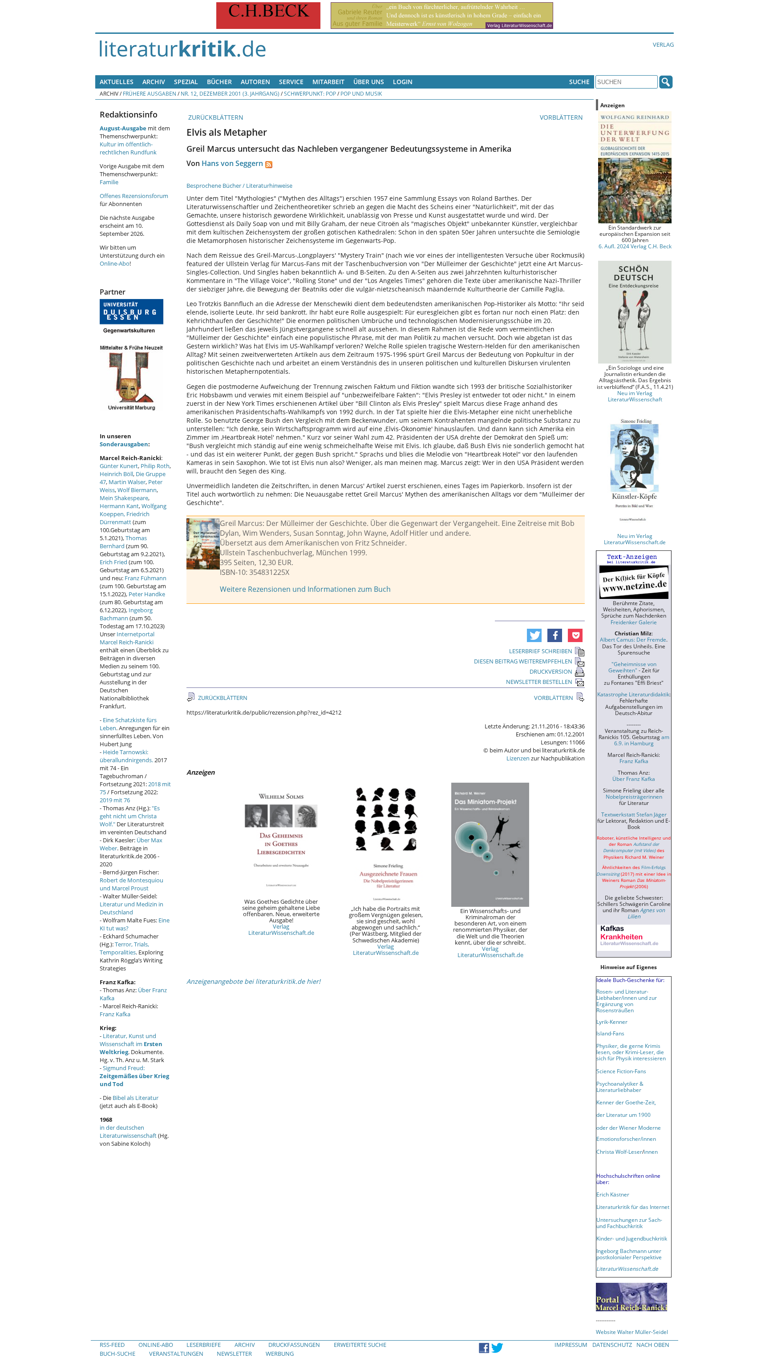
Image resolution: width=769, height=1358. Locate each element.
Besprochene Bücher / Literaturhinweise (239, 186)
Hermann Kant (119, 506)
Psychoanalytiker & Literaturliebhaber (620, 1086)
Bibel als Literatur (135, 1098)
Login (403, 81)
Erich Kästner (612, 1194)
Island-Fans (610, 1033)
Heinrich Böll (116, 474)
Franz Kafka (115, 1014)
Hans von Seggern (232, 163)
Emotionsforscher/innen (626, 1138)
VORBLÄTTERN (562, 117)
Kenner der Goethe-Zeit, (626, 1102)
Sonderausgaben (124, 444)
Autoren (255, 81)
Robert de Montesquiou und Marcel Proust (131, 884)
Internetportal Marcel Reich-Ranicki (127, 638)
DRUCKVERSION (551, 671)
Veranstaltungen (176, 1354)
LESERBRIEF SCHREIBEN (540, 651)
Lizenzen (518, 758)
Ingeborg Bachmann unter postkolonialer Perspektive (629, 1254)
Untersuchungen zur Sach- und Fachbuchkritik (629, 1222)
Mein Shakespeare (124, 498)
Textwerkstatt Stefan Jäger (634, 814)
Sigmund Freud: (134, 1076)
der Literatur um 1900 (623, 1114)
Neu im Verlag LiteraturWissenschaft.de (635, 539)
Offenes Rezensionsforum (134, 196)
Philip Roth (155, 466)
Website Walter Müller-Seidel (632, 1331)
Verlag (663, 44)
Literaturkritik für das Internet (632, 1206)
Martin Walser (127, 482)
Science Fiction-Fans (621, 1071)
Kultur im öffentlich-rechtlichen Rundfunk (128, 148)
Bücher (219, 81)
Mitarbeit (328, 81)
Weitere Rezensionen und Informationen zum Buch (305, 589)
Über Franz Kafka (633, 778)
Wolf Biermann (137, 490)
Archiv (153, 81)
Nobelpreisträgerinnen (634, 796)
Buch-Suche (117, 1354)
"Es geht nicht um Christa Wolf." (130, 816)
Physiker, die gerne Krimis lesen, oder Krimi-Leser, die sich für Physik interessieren (631, 1052)
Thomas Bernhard (123, 542)
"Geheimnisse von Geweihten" (632, 667)
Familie (109, 182)
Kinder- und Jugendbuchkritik (631, 1238)
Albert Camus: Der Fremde (633, 639)
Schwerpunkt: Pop (310, 93)
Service (291, 81)
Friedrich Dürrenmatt (125, 518)
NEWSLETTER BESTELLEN (539, 682)
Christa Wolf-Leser (619, 1151)
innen (651, 1151)
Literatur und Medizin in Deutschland (131, 908)
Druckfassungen (294, 1345)
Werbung (280, 1354)
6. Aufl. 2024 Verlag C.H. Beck (635, 246)
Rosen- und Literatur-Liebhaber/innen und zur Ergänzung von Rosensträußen (626, 1001)
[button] (534, 635)
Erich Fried (113, 562)
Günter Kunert (119, 466)
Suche (579, 81)
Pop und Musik (361, 93)
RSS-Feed (112, 1345)
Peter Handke (147, 594)
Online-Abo (115, 263)
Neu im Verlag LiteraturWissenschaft (635, 396)
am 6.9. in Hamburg (641, 740)
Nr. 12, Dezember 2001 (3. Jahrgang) (230, 93)
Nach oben (652, 1345)
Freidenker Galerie (634, 622)
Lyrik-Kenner (611, 1021)
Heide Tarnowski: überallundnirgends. (126, 756)
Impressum (570, 1345)
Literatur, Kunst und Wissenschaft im (131, 1044)
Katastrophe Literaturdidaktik (633, 694)
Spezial (186, 81)
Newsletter (234, 1354)
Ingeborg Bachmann (126, 614)
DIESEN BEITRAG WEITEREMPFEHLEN (523, 661)
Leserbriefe (203, 1345)
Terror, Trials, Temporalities (124, 948)
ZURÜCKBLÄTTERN (214, 117)
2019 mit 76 (115, 800)
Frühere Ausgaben (149, 93)
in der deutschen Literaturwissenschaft (128, 1132)
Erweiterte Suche (360, 1345)
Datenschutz (612, 1345)
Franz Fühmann (145, 578)
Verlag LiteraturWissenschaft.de (281, 929)
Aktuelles (117, 81)
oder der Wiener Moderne (628, 1127)
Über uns (368, 81)
